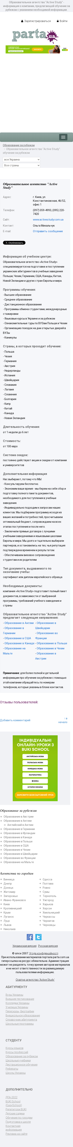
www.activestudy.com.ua (48, 219)
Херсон (47, 908)
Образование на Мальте (19, 862)
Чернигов (48, 920)
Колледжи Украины (17, 1003)
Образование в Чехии (50, 648)
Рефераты (12, 1068)
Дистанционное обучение (21, 1064)
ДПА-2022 (11, 1097)
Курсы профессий (17, 1052)
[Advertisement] (36, 91)
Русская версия (48, 945)
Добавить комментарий (15, 720)
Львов (7, 924)
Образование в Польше (52, 643)
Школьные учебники (18, 1060)
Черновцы (49, 924)
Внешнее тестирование (20, 998)
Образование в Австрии (19, 816)
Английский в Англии (20, 824)
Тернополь (49, 896)
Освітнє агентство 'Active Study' (35, 979)
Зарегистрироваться (37, 21)
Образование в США (17, 638)
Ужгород (48, 900)
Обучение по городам (19, 1117)
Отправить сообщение (48, 231)
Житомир (9, 891)
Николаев (10, 929)
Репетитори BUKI (16, 1109)
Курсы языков (14, 1048)
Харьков (48, 904)
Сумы (46, 891)
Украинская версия (24, 945)
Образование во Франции (20, 857)
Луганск (9, 916)
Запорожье (11, 896)
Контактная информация (14, 1127)
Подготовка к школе (18, 1121)
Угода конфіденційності (43, 953)
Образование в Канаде (19, 643)
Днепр (8, 883)
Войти (63, 21)
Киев (7, 904)
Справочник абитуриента (21, 1019)
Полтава (48, 883)
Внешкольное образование (23, 1015)
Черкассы (49, 916)
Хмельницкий (51, 912)
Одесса (47, 879)
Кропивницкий (13, 908)
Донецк (8, 887)
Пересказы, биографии (20, 1011)
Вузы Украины (14, 994)
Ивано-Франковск (15, 900)
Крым (7, 912)
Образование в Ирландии (19, 833)
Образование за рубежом (19, 145)
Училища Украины (17, 1007)
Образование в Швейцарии (20, 853)
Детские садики (15, 1113)
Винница (9, 879)
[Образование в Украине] (35, 35)
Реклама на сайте (16, 1133)
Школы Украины (16, 1072)
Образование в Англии (19, 623)
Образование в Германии (19, 829)
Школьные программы (20, 1023)
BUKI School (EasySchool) (14, 1103)
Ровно (46, 887)
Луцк (7, 920)
